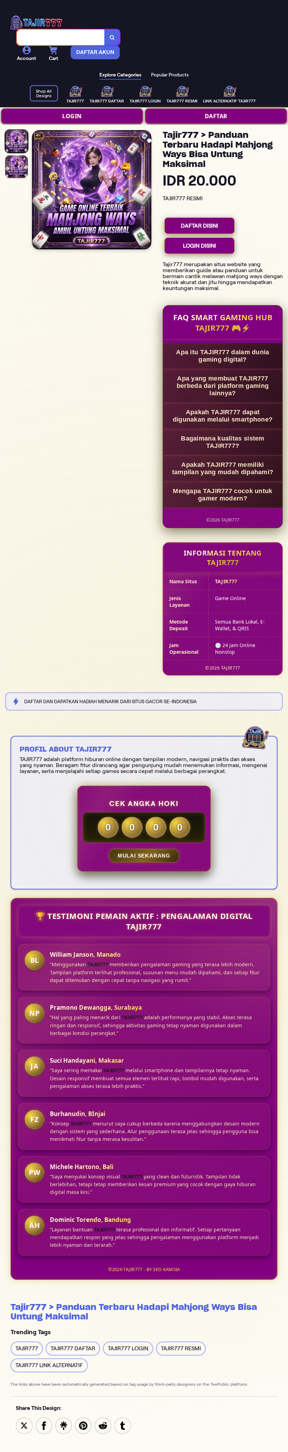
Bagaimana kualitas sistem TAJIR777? (222, 442)
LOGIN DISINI (199, 246)
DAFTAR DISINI (199, 226)
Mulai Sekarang (144, 856)
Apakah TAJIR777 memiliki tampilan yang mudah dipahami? (223, 468)
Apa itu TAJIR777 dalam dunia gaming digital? (222, 356)
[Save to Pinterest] (83, 1425)
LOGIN (72, 116)
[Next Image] (145, 191)
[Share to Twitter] (24, 1425)
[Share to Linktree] (63, 1425)
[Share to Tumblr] (122, 1425)
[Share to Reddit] (102, 1425)
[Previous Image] (37, 191)
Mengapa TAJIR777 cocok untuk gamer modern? (222, 495)
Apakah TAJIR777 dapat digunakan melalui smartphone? (223, 416)
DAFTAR (216, 116)
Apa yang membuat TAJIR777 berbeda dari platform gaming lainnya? (223, 386)
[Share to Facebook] (43, 1425)
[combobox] (61, 37)
